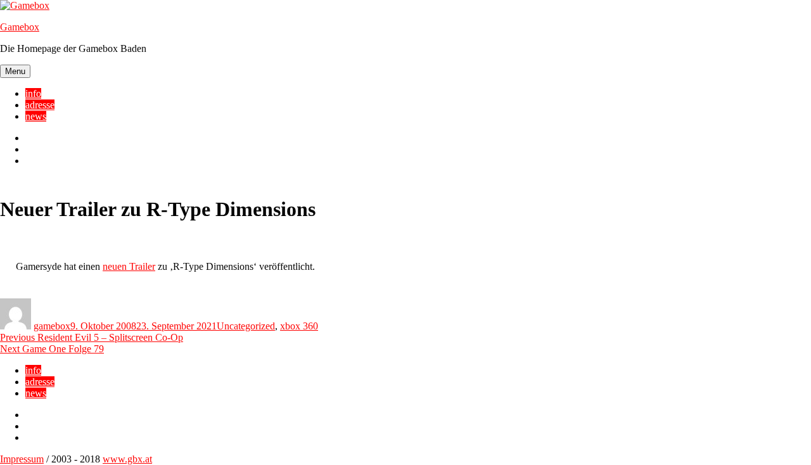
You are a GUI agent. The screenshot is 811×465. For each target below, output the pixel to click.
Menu (15, 71)
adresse (39, 104)
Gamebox (19, 27)
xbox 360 (299, 326)
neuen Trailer (129, 266)
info (33, 93)
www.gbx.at (127, 459)
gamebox (52, 326)
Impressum (22, 459)
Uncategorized (246, 326)
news (35, 116)
